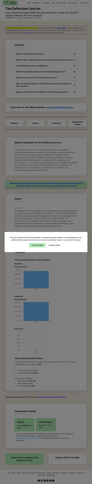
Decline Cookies (54, 245)
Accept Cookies (37, 245)
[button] (46, 242)
